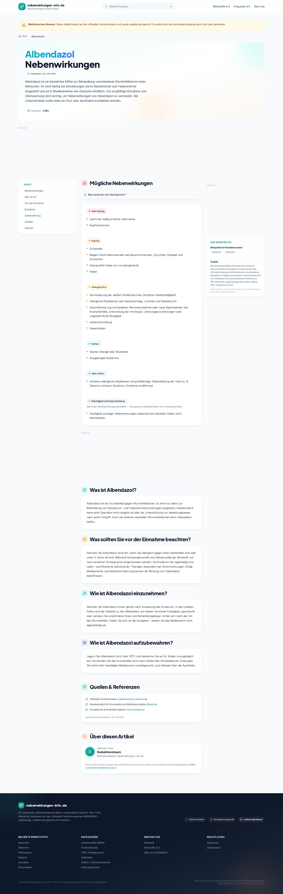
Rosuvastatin (25, 867)
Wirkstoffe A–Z (221, 6)
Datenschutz (213, 847)
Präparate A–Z (242, 6)
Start (24, 36)
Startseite (149, 842)
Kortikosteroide (89, 847)
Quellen (29, 221)
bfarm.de (152, 704)
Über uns (259, 6)
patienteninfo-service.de (132, 699)
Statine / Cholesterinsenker (96, 862)
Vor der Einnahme (34, 203)
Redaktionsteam (109, 752)
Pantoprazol (24, 852)
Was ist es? (31, 197)
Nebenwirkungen (34, 190)
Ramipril (22, 857)
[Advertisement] (141, 152)
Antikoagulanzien (90, 867)
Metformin (23, 847)
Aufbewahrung (33, 215)
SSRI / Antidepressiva (92, 852)
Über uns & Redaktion (156, 852)
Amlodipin (23, 862)
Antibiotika (86, 857)
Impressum (212, 842)
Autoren (29, 228)
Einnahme (30, 209)
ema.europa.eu (135, 709)
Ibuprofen (23, 842)
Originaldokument (224, 285)
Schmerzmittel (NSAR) (93, 842)
